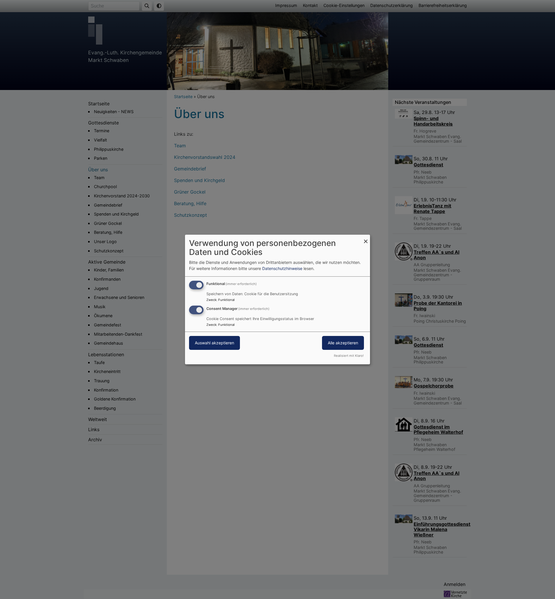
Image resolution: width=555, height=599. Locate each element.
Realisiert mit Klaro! (349, 356)
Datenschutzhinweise (282, 268)
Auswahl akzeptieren (214, 342)
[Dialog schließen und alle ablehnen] (365, 238)
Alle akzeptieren (343, 342)
